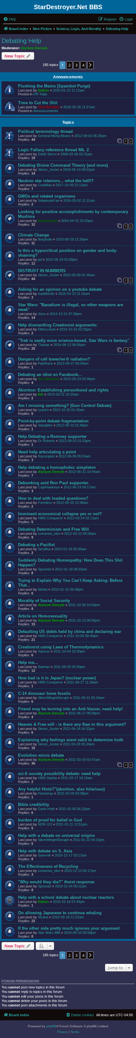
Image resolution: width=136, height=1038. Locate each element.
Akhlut (42, 589)
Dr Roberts (46, 441)
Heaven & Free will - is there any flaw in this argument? (72, 724)
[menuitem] (9, 19)
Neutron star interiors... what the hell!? (56, 180)
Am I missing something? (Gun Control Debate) (64, 405)
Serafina (44, 549)
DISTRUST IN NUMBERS (42, 270)
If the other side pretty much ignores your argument (69, 928)
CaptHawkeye (49, 487)
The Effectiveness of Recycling (48, 866)
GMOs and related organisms (46, 196)
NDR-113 (45, 824)
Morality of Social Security (44, 600)
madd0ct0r (46, 293)
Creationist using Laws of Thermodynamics (60, 647)
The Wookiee (48, 107)
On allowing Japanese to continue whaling (60, 912)
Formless (45, 502)
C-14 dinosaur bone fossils (44, 693)
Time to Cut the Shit (37, 102)
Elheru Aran (47, 329)
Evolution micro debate (41, 755)
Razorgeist (46, 456)
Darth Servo (47, 154)
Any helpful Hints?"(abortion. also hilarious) (61, 789)
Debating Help (21, 40)
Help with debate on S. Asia (45, 851)
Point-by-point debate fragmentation (53, 421)
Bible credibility (33, 804)
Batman (44, 667)
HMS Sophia (47, 778)
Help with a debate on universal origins (56, 835)
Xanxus (44, 651)
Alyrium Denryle (34, 48)
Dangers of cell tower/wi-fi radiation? (54, 359)
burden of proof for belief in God (50, 820)
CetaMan (45, 185)
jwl (40, 259)
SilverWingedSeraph (53, 698)
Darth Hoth (46, 809)
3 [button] (76, 65)
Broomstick (47, 221)
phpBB (51, 1026)
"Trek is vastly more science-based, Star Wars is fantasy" (73, 340)
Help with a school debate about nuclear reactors (66, 897)
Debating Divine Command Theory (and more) (63, 165)
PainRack (45, 363)
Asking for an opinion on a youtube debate (60, 289)
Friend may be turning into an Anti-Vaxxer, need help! (70, 709)
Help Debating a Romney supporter (52, 436)
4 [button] (83, 65)
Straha (43, 917)
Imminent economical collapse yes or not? (60, 513)
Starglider (45, 425)
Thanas (44, 345)
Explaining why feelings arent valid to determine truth (70, 739)
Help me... (28, 662)
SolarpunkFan (48, 200)
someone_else (49, 533)
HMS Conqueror (50, 518)
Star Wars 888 (49, 932)
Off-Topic (40, 94)
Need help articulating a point (47, 452)
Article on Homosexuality (42, 616)
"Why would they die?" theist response (56, 882)
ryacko (43, 410)
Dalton (43, 90)
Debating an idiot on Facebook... (50, 374)
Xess (42, 314)
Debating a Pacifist (36, 544)
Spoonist (44, 569)
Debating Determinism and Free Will (53, 529)
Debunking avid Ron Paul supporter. (53, 482)
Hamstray (45, 793)
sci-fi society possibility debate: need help (59, 773)
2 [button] (69, 65)
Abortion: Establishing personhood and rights (63, 390)
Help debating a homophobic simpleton (57, 467)
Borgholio (45, 239)
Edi (40, 394)
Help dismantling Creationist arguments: (57, 325)
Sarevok (44, 855)
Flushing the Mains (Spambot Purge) (54, 86)
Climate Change (33, 235)
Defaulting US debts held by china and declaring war (69, 631)
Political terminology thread (45, 131)
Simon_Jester (48, 169)
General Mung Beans (54, 136)
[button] (90, 65)
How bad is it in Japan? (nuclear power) (57, 678)
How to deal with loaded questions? (53, 498)
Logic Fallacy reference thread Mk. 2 (53, 149)
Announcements (45, 111)
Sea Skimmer (48, 379)
